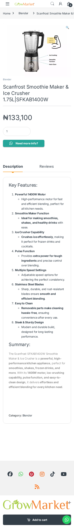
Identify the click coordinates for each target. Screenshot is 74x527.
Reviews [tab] (46, 166)
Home (6, 13)
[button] (67, 27)
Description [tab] (13, 166)
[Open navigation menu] (7, 4)
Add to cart (39, 519)
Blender (23, 13)
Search (52, 4)
